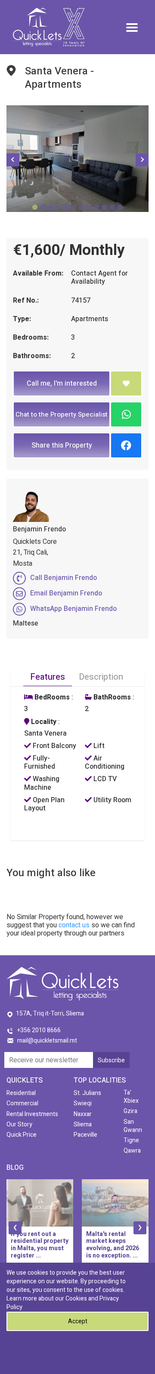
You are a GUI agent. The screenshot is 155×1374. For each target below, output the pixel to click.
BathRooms (111, 697)
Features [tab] (47, 677)
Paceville (85, 1134)
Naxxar (83, 1114)
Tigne (131, 1140)
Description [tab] (101, 677)
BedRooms (51, 697)
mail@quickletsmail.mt (47, 1040)
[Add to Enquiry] (126, 383)
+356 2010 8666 (39, 1030)
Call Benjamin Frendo (63, 578)
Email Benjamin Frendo (66, 593)
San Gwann (133, 1126)
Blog (15, 1167)
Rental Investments (32, 1114)
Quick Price (21, 1134)
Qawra (132, 1150)
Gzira (130, 1111)
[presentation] (15, 1227)
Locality (42, 722)
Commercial (22, 1103)
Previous (12, 159)
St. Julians (87, 1093)
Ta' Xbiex (131, 1096)
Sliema (83, 1124)
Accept (77, 1321)
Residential (21, 1093)
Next (142, 159)
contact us (74, 925)
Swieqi (83, 1103)
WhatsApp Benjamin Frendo (73, 609)
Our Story (19, 1124)
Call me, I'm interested (62, 383)
